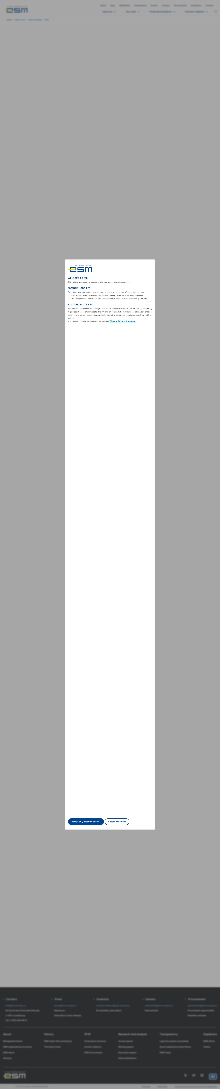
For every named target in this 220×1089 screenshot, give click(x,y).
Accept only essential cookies (86, 821)
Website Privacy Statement (122, 321)
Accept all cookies (117, 821)
